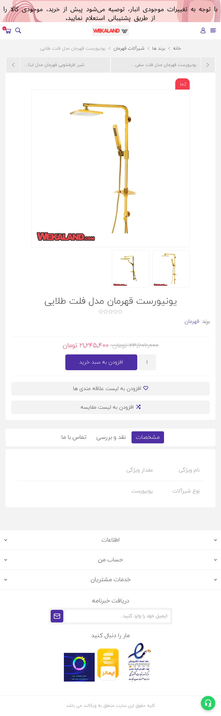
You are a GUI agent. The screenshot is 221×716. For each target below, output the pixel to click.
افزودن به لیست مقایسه (107, 407)
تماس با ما (73, 437)
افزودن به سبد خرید (101, 362)
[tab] (148, 437)
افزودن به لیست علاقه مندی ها (107, 388)
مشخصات (148, 437)
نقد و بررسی (111, 437)
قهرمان (191, 321)
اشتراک (57, 616)
